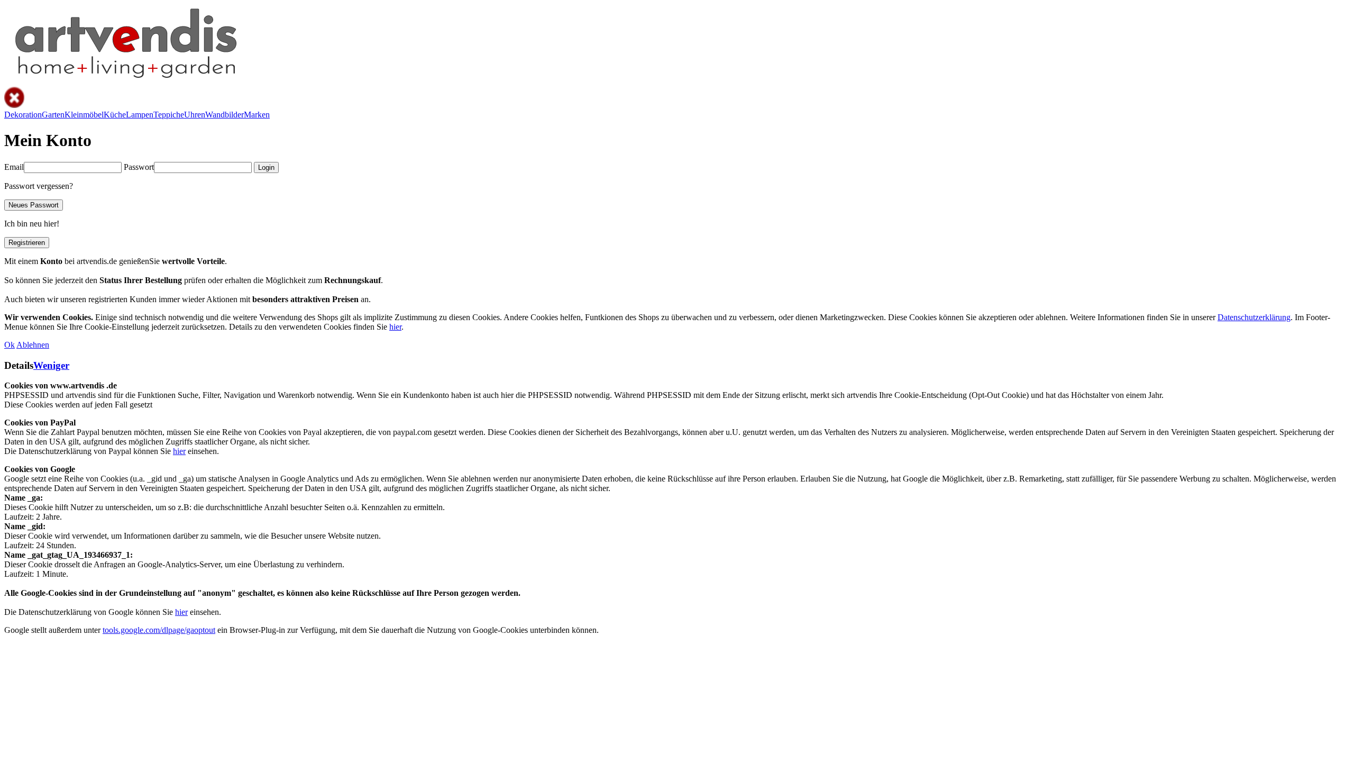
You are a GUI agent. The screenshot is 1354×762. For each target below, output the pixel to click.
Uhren (194, 114)
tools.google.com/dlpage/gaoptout (159, 629)
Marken (257, 114)
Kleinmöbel (84, 114)
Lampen (139, 114)
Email (14, 166)
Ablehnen (32, 344)
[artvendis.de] (124, 81)
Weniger (51, 365)
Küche (115, 114)
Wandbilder (224, 114)
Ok (9, 344)
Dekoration (23, 114)
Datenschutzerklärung (1254, 317)
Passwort (139, 166)
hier (395, 326)
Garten (53, 114)
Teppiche (168, 114)
